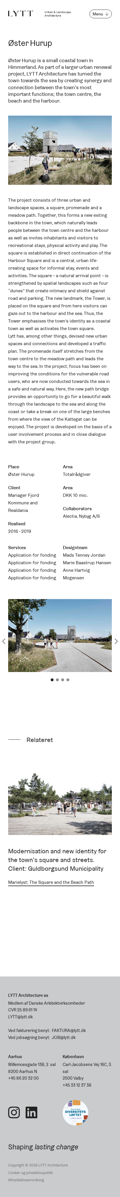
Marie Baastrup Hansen (87, 563)
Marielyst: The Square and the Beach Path (51, 882)
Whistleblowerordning (26, 1180)
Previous (4, 641)
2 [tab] (57, 679)
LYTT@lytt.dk (20, 1016)
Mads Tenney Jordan (84, 555)
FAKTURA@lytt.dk (69, 1030)
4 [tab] (67, 679)
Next (116, 641)
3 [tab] (62, 679)
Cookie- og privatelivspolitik (30, 1172)
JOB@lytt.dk (63, 1037)
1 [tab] (52, 679)
